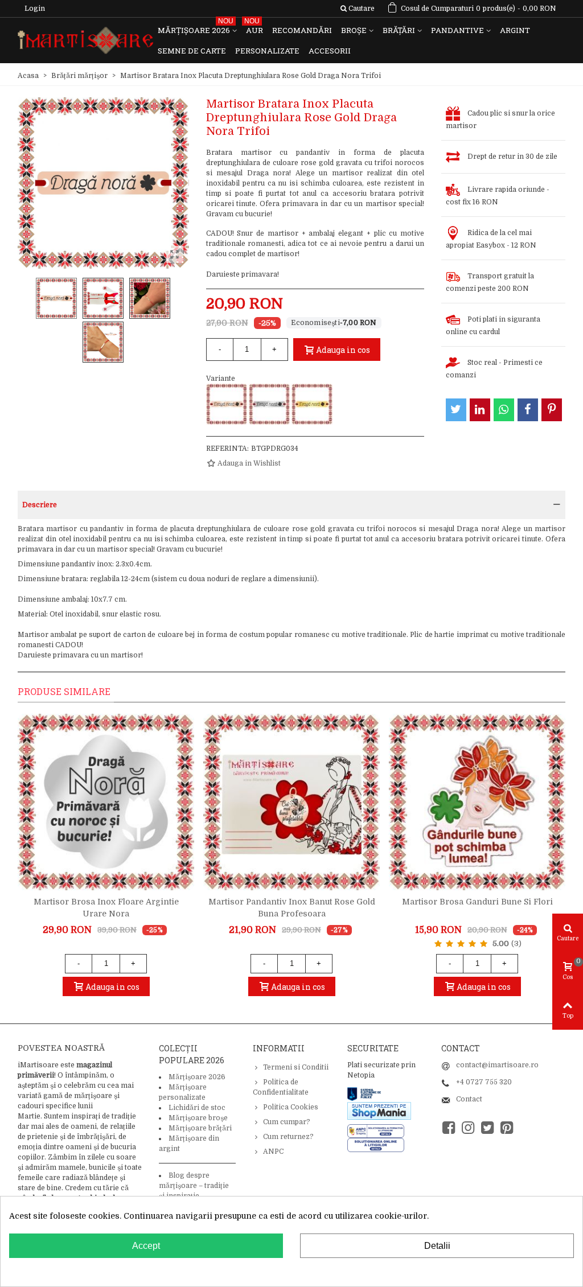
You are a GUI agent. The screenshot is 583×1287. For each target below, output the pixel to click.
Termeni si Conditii (296, 1067)
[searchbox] (357, 8)
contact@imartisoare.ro (497, 1065)
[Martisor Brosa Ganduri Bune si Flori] (477, 802)
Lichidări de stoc (197, 1108)
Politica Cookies (290, 1107)
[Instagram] (468, 1128)
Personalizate (267, 51)
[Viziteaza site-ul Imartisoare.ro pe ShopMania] (379, 1110)
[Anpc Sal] (378, 1130)
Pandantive (457, 30)
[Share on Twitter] (456, 409)
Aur (253, 27)
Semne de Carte (192, 51)
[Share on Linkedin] (480, 409)
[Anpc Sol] (375, 1145)
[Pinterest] (506, 1128)
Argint (515, 30)
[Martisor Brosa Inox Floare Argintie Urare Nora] (106, 802)
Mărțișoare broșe (198, 1118)
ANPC (273, 1152)
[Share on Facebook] (528, 409)
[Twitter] (487, 1128)
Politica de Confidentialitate (281, 1087)
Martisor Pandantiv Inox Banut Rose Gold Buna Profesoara (291, 907)
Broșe (354, 30)
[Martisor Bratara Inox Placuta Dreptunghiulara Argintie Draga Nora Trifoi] (269, 404)
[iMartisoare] (85, 41)
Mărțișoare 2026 (195, 27)
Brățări (399, 30)
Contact (469, 1099)
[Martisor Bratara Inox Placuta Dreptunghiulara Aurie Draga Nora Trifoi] (312, 404)
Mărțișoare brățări (200, 1128)
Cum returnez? (288, 1137)
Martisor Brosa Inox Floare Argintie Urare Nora (106, 907)
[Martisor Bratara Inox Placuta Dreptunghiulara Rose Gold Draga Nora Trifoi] (226, 404)
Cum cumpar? (286, 1122)
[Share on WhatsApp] (504, 409)
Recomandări (302, 30)
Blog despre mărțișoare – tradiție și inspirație (194, 1185)
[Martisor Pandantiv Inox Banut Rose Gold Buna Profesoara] (291, 802)
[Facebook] (448, 1128)
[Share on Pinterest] (551, 409)
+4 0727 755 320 (484, 1082)
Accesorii (330, 51)
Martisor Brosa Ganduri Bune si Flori (477, 901)
